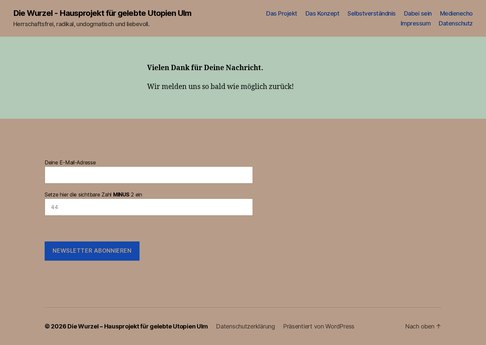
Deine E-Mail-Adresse (70, 162)
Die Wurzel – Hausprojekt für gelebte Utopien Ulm (137, 326)
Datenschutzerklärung (245, 326)
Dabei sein (418, 13)
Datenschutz (456, 23)
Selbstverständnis (371, 13)
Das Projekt (281, 13)
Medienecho (456, 13)
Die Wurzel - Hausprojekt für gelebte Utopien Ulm (102, 13)
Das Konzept (322, 13)
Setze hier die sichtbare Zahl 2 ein (93, 194)
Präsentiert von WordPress (318, 326)
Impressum (416, 23)
